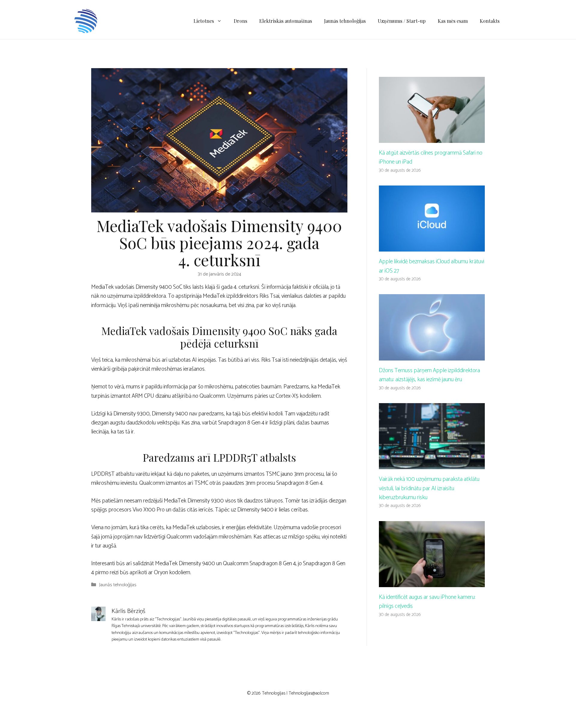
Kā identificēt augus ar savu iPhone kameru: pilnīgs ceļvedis (427, 602)
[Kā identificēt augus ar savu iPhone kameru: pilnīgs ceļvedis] (432, 582)
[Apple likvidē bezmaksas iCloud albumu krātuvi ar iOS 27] (432, 247)
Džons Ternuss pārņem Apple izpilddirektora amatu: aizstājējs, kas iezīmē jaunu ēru (429, 375)
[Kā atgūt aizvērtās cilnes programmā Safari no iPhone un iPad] (432, 138)
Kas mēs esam (453, 21)
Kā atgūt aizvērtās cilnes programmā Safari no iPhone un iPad (430, 157)
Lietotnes (204, 21)
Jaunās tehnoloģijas (345, 21)
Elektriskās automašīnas (285, 21)
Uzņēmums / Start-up (402, 21)
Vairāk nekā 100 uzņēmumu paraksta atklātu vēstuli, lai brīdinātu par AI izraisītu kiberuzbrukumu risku (429, 488)
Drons (240, 21)
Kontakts (490, 21)
